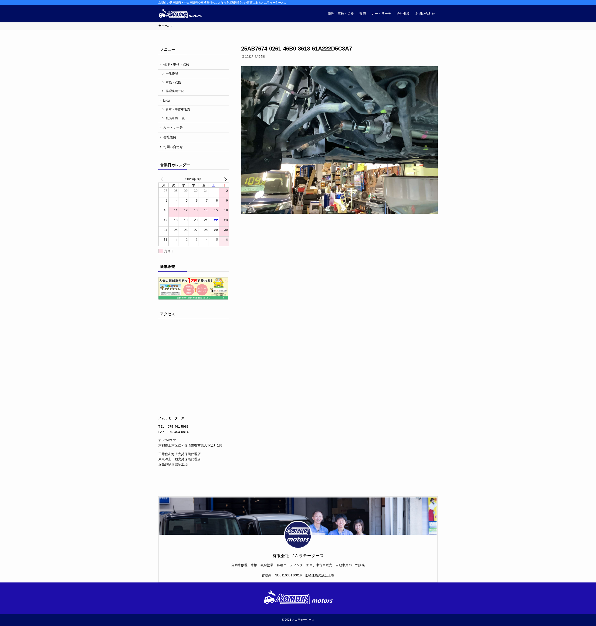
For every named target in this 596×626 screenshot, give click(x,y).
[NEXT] (224, 178)
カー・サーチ (173, 127)
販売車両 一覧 (175, 118)
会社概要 (169, 137)
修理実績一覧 (175, 91)
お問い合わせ (173, 147)
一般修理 (172, 73)
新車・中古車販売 (178, 109)
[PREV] (162, 178)
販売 (166, 100)
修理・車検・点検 (176, 64)
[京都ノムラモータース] (180, 13)
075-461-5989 (178, 426)
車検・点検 (173, 82)
